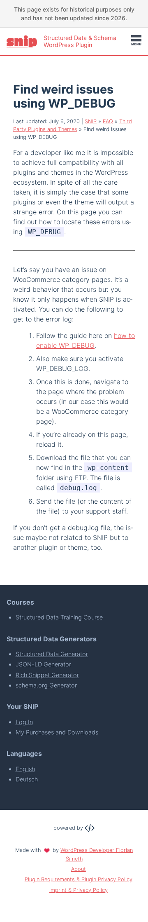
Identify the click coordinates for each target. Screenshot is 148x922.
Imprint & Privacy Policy (78, 890)
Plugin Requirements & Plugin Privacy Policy (78, 879)
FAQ (108, 121)
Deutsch (27, 779)
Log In (24, 721)
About (78, 869)
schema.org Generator (46, 685)
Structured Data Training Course (59, 617)
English (25, 768)
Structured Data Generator (52, 653)
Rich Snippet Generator (47, 674)
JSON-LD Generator (43, 664)
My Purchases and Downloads (57, 732)
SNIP (91, 121)
